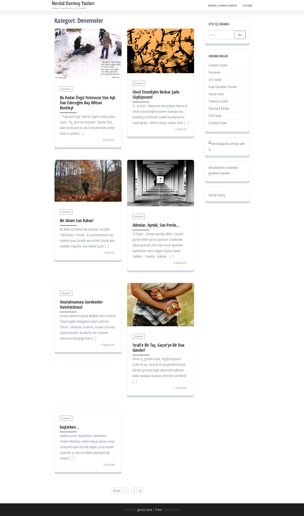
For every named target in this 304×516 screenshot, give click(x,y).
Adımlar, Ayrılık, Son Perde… (156, 225)
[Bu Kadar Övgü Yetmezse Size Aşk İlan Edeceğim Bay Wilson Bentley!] (88, 53)
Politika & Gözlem (218, 101)
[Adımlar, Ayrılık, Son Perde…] (160, 182)
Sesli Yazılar (214, 115)
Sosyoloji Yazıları (217, 122)
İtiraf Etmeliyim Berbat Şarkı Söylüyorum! (155, 94)
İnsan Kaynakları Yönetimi (222, 86)
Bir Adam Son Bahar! (76, 220)
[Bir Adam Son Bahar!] (88, 180)
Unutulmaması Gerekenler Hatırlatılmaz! (81, 304)
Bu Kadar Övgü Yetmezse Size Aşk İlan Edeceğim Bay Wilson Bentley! (87, 102)
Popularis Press (171, 509)
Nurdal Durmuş (216, 195)
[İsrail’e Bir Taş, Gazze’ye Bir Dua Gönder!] (160, 304)
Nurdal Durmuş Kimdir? (222, 5)
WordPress (130, 509)
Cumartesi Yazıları (218, 65)
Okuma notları (216, 94)
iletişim (247, 5)
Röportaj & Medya (218, 108)
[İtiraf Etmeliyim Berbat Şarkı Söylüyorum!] (160, 50)
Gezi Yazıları (214, 79)
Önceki (116, 490)
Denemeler (66, 89)
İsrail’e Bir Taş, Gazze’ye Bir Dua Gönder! (158, 347)
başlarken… (69, 427)
